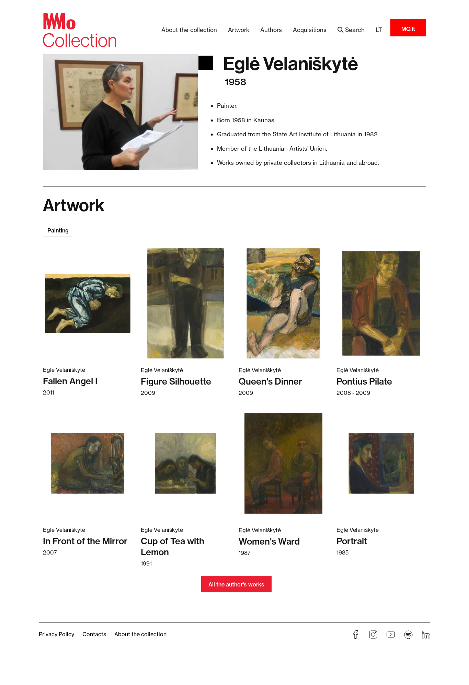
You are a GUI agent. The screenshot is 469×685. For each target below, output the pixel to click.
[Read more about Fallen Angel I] (88, 303)
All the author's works (236, 584)
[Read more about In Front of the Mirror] (88, 463)
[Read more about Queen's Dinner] (283, 303)
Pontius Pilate (364, 381)
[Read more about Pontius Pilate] (381, 303)
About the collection (189, 29)
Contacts (94, 634)
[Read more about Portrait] (381, 463)
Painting (58, 230)
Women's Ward (269, 541)
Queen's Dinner (270, 381)
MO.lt (408, 28)
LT (379, 29)
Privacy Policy (56, 634)
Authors (271, 29)
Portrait (351, 541)
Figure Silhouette (176, 381)
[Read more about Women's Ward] (283, 463)
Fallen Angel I (70, 381)
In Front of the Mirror (85, 541)
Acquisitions (310, 29)
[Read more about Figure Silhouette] (185, 303)
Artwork (238, 29)
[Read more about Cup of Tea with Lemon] (185, 463)
